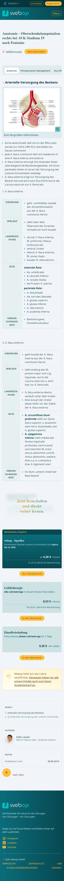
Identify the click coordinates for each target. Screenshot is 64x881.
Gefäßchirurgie (14, 51)
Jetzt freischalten (36, 51)
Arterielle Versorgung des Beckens (25, 712)
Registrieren (53, 3)
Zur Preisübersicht (32, 573)
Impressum (8, 863)
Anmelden (36, 3)
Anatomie (12, 70)
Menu (56, 13)
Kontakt (57, 867)
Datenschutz (36, 863)
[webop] (15, 13)
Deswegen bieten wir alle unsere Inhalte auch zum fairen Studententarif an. (36, 681)
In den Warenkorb (32, 657)
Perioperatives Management (35, 70)
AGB (59, 863)
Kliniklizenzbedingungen (22, 867)
